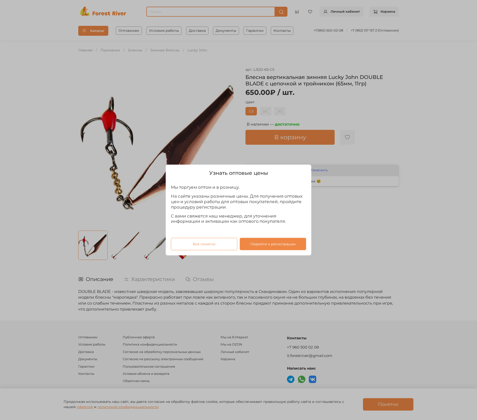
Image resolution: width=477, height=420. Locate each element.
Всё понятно (204, 244)
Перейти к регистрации (273, 244)
